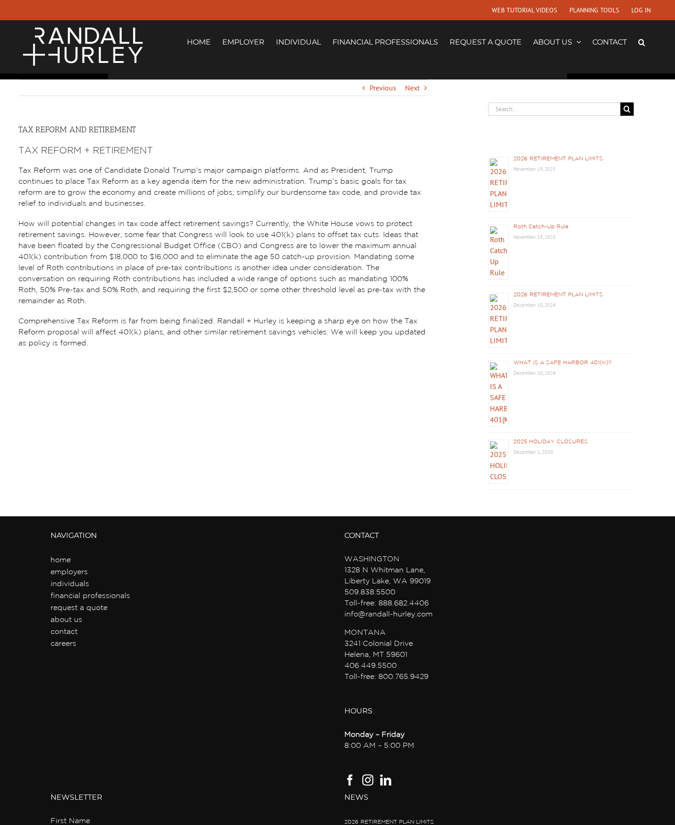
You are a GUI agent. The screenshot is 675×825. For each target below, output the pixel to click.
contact (64, 631)
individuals (70, 584)
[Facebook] (349, 779)
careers (63, 643)
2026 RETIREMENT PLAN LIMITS (558, 158)
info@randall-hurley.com (388, 614)
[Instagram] (367, 779)
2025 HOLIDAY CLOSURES (550, 441)
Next (412, 87)
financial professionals (90, 596)
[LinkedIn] (385, 779)
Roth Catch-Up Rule (540, 226)
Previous (383, 87)
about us (66, 619)
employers (69, 572)
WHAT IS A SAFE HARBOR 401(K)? (562, 362)
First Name (70, 821)
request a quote (79, 608)
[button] (641, 41)
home (61, 560)
